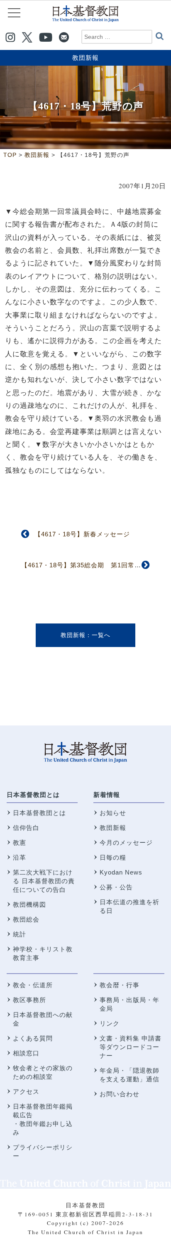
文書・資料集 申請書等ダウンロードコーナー (130, 1047)
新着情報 (106, 794)
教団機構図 (29, 904)
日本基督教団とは (33, 794)
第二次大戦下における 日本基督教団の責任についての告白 (44, 881)
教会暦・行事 (119, 984)
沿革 (19, 857)
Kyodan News (121, 872)
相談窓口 (26, 1053)
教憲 (19, 842)
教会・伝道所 (33, 984)
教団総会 (26, 919)
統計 (19, 934)
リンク (110, 1023)
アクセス (26, 1091)
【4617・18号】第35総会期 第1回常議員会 (87, 565)
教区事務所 (29, 999)
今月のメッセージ (126, 842)
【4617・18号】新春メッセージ (82, 534)
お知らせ (113, 812)
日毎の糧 (113, 857)
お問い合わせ (119, 1093)
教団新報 (85, 57)
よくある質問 (33, 1038)
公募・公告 (116, 887)
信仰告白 (26, 827)
